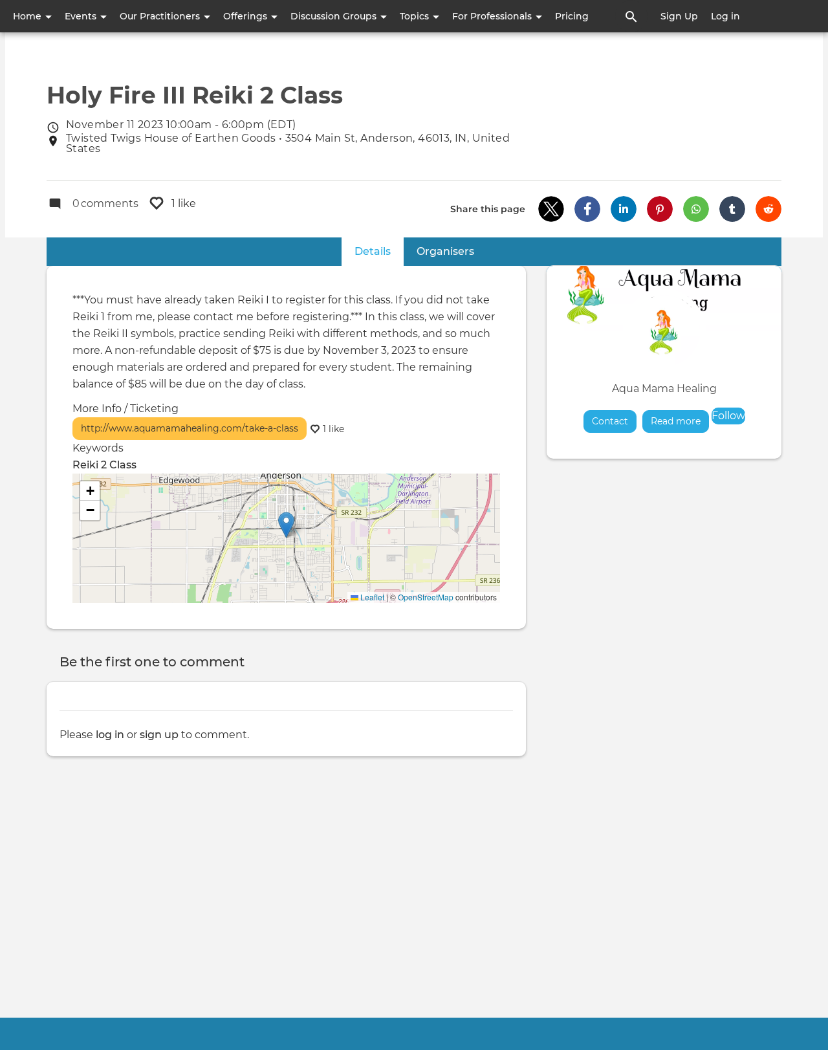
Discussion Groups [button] (334, 16)
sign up (159, 734)
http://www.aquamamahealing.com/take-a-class (189, 428)
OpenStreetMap (425, 596)
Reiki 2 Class (104, 465)
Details (379, 251)
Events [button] (82, 16)
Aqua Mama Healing (664, 388)
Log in (725, 16)
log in (110, 734)
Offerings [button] (246, 16)
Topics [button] (415, 16)
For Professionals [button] (493, 16)
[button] (551, 209)
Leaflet (371, 596)
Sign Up (679, 16)
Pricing (572, 16)
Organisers (445, 251)
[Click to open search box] (631, 16)
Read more (680, 421)
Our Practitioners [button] (161, 16)
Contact (610, 421)
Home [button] (28, 16)
